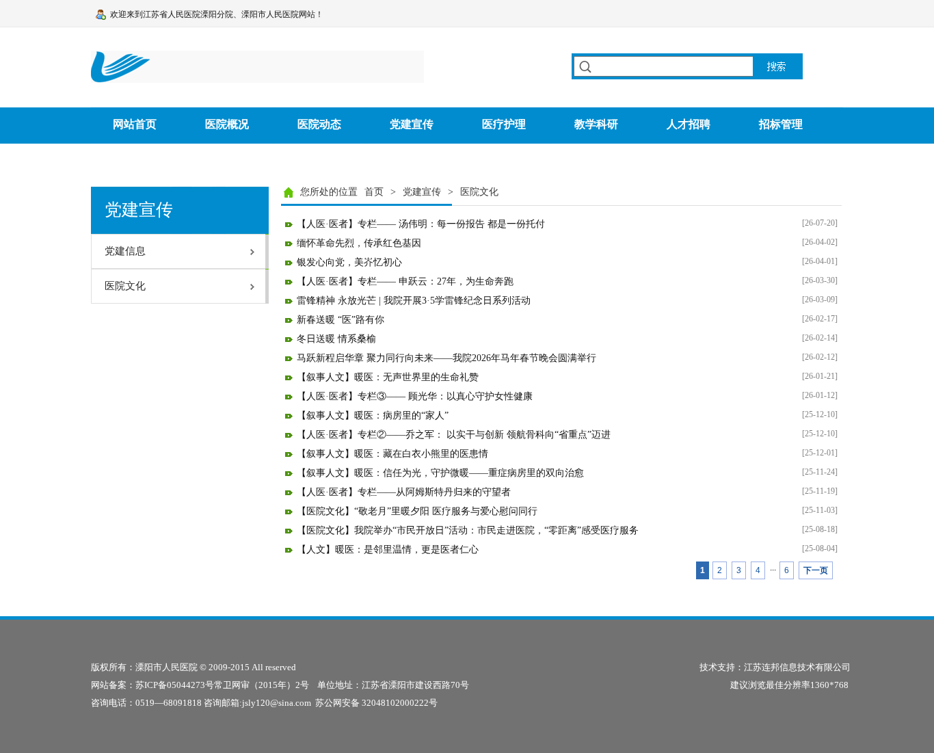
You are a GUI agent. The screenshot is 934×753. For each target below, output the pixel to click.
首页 (374, 192)
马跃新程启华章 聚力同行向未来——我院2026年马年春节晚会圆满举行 (446, 358)
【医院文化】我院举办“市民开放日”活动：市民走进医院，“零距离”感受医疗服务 (468, 530)
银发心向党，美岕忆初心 (349, 262)
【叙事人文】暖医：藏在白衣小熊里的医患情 (392, 454)
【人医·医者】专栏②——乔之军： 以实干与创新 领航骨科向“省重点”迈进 (454, 435)
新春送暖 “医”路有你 (340, 320)
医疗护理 (504, 124)
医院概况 (227, 124)
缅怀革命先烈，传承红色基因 (359, 243)
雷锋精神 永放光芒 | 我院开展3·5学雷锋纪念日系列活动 (414, 300)
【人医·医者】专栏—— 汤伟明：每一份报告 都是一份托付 (421, 224)
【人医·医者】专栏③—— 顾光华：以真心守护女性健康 (415, 396)
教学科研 (596, 124)
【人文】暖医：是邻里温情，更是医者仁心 (388, 549)
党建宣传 (411, 124)
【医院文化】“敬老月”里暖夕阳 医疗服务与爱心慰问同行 (417, 511)
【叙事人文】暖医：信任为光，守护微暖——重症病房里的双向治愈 (440, 473)
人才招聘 (688, 124)
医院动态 (319, 124)
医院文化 (479, 192)
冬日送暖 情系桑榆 (336, 339)
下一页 (815, 570)
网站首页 (135, 124)
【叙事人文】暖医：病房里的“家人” (373, 415)
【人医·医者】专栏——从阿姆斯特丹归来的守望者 (404, 492)
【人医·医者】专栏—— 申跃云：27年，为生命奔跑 (405, 281)
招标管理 (781, 124)
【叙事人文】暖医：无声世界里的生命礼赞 (388, 377)
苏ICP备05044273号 (174, 685)
